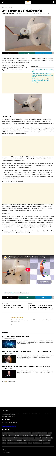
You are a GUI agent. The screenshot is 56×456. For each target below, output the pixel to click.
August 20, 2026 (12, 368)
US (48, 442)
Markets (9, 440)
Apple (33, 432)
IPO (52, 437)
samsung (35, 440)
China (10, 435)
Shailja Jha (5, 338)
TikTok (30, 442)
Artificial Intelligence (10, 292)
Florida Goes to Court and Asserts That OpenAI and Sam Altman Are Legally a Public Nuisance (42, 75)
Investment (38, 437)
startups (9, 442)
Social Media (42, 440)
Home (3, 7)
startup (4, 442)
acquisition (19, 432)
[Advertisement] (28, 95)
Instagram (31, 437)
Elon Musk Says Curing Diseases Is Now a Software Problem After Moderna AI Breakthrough (41, 80)
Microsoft (19, 440)
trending (40, 442)
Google (21, 437)
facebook (4, 437)
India (26, 437)
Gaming (16, 437)
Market (4, 440)
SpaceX (49, 440)
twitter (45, 442)
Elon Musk (41, 435)
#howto (9, 432)
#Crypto (4, 432)
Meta (14, 440)
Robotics (32, 13)
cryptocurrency (16, 435)
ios (43, 437)
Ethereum (48, 435)
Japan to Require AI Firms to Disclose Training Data (43, 70)
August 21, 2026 (12, 338)
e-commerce (25, 435)
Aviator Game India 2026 (9, 426)
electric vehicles (33, 435)
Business (4, 435)
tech (14, 442)
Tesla (25, 442)
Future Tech (7, 7)
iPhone (47, 437)
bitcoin (50, 432)
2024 (14, 432)
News (24, 440)
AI (11, 7)
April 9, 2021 (18, 13)
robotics (26, 292)
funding (10, 437)
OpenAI (29, 440)
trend (34, 442)
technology (19, 442)
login (6, 381)
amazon (28, 432)
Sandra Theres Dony (8, 13)
